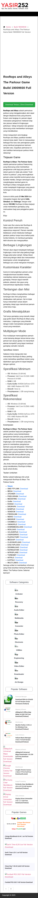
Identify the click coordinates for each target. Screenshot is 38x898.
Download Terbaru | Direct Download (19, 105)
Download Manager (21, 696)
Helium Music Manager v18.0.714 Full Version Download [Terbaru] (23, 740)
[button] (19, 14)
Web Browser (19, 722)
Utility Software (19, 796)
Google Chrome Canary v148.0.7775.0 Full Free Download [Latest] (23, 772)
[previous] (5, 889)
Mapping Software (20, 709)
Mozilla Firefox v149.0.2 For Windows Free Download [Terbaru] (23, 727)
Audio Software (19, 735)
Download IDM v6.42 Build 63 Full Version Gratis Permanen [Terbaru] (24, 701)
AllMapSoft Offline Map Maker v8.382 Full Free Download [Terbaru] (23, 714)
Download (24, 489)
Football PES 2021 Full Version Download (19, 882)
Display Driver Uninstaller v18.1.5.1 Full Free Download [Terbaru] (23, 801)
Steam (10, 486)
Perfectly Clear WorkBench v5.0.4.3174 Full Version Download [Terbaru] (24, 786)
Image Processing (20, 781)
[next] (11, 889)
